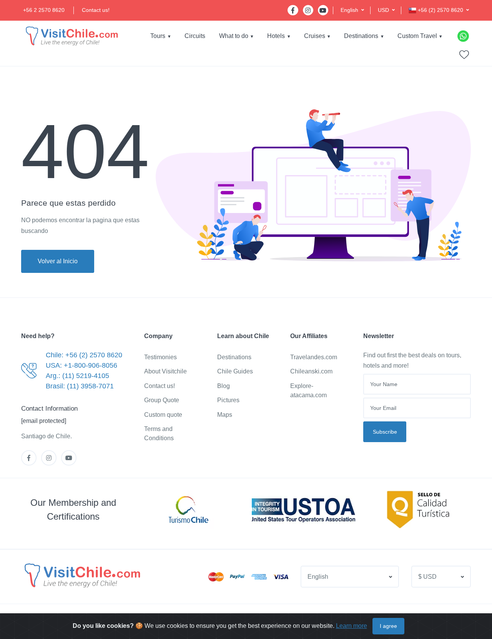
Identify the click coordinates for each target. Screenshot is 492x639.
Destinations (361, 36)
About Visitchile (165, 371)
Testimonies (160, 357)
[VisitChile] (71, 36)
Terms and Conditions (159, 433)
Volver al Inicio (58, 261)
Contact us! (96, 10)
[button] (352, 10)
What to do (233, 36)
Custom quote (163, 414)
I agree (388, 626)
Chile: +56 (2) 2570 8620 (84, 355)
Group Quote (161, 400)
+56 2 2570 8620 (44, 10)
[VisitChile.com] (81, 575)
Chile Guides (235, 371)
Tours (157, 36)
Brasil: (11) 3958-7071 (80, 386)
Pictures (228, 400)
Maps (224, 414)
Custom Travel (417, 36)
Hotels (276, 36)
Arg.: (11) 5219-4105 (77, 376)
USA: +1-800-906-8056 (81, 365)
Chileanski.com (311, 371)
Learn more (351, 625)
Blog (223, 386)
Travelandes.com (313, 357)
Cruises (314, 36)
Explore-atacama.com (308, 390)
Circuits (194, 36)
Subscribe (385, 432)
